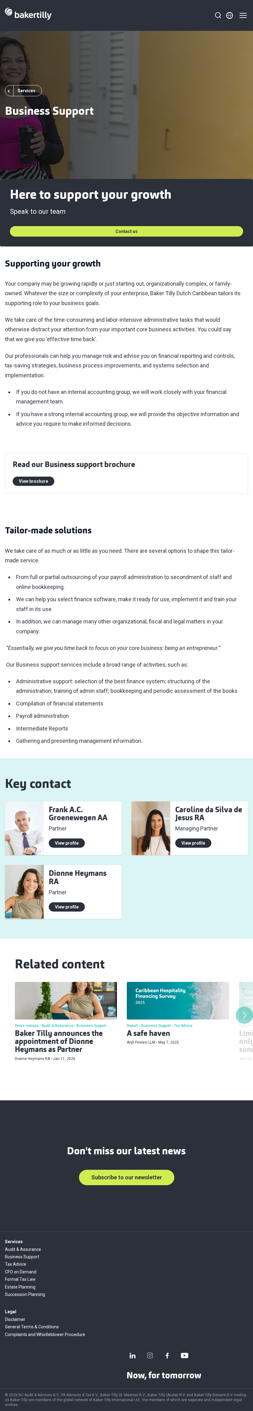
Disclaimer (15, 1319)
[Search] (218, 15)
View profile (67, 843)
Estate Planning (20, 1287)
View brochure (33, 481)
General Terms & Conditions (32, 1326)
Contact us (126, 231)
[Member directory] (229, 15)
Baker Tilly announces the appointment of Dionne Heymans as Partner (59, 1042)
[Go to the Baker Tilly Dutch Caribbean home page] (28, 15)
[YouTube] (184, 1355)
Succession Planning (25, 1294)
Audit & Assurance (23, 1249)
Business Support (22, 1256)
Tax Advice (15, 1264)
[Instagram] (150, 1355)
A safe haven (148, 1034)
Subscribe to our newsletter (126, 1177)
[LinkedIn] (132, 1355)
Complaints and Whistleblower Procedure (45, 1334)
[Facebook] (167, 1355)
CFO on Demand (20, 1271)
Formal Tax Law (20, 1279)
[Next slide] (244, 1015)
